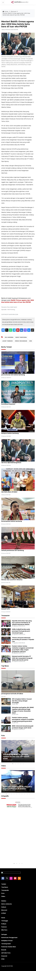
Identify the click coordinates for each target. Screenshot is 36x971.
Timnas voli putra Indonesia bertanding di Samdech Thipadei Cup (23, 639)
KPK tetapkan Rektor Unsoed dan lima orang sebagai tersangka (22, 700)
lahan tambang (7, 341)
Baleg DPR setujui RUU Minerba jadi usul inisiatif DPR (15, 608)
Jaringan (4, 934)
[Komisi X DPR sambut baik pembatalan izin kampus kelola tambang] (18, 421)
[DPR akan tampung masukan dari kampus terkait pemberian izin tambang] (18, 538)
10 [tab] (30, 794)
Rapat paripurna (21, 337)
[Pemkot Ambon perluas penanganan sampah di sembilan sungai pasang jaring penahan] (6, 720)
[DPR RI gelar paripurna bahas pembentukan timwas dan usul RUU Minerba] (18, 567)
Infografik (5, 796)
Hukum (3, 907)
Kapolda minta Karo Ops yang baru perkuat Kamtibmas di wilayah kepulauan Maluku (22, 622)
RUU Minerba (9, 337)
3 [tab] (18, 764)
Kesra (3, 917)
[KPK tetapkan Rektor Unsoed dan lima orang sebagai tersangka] (6, 701)
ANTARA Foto (5, 953)
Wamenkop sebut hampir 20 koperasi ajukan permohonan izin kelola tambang (17, 374)
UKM (30, 341)
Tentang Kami (6, 943)
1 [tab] (13, 764)
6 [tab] (19, 794)
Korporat (4, 956)
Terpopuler (5, 615)
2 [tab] (15, 764)
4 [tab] (20, 764)
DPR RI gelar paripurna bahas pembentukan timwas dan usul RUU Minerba (17, 578)
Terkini (3, 884)
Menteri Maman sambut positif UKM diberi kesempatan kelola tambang (16, 520)
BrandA (3, 950)
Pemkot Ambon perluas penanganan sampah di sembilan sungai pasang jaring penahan (23, 719)
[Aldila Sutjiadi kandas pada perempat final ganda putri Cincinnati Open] (6, 632)
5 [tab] (23, 764)
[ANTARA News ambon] (19, 2)
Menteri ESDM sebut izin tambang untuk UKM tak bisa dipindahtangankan (17, 461)
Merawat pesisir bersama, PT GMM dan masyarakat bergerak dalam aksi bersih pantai (22, 658)
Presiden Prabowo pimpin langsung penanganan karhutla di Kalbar (14, 692)
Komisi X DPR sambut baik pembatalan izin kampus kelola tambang (16, 432)
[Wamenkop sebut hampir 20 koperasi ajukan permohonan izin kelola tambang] (18, 362)
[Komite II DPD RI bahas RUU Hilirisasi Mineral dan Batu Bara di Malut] (18, 479)
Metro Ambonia (6, 904)
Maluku (3, 901)
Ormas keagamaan (21, 341)
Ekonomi (13, 11)
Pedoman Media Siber (8, 947)
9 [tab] (27, 794)
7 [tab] (22, 794)
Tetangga (4, 921)
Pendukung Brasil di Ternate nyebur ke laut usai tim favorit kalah (16, 756)
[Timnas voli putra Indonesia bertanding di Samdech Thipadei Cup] (6, 640)
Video (3, 766)
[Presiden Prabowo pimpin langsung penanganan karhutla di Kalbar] (18, 681)
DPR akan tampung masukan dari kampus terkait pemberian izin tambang (16, 549)
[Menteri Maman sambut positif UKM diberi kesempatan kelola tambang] (18, 509)
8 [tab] (24, 794)
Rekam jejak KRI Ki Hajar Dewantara (14, 857)
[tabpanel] (18, 751)
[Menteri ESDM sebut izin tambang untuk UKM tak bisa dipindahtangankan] (18, 450)
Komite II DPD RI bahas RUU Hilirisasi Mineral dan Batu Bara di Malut (17, 491)
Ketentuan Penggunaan (9, 937)
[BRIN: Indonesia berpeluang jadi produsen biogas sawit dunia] (6, 728)
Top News (5, 666)
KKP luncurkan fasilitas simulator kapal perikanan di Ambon (17, 788)
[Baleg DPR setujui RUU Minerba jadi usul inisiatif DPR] (18, 596)
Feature (4, 927)
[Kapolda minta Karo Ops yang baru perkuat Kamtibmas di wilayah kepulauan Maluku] (6, 623)
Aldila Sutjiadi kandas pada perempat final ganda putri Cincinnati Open (21, 631)
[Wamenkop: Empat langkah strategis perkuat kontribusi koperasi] (18, 392)
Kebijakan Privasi (6, 940)
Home (6, 11)
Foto (3, 735)
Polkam (3, 924)
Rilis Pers (4, 930)
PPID (2, 959)
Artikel (3, 913)
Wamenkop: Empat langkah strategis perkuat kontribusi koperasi (17, 403)
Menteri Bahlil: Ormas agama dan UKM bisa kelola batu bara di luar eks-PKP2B (16, 14)
